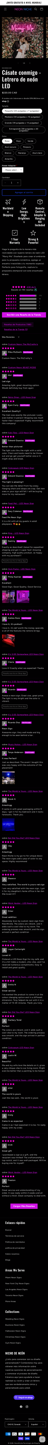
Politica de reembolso (15, 1242)
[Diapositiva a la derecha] (30, 63)
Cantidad (6, 178)
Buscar (8, 1230)
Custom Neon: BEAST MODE (22, 367)
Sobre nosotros (12, 1254)
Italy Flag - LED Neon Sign (21, 432)
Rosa (7, 141)
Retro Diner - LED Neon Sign (22, 397)
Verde (30, 141)
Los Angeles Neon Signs (16, 1289)
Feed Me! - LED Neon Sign (21, 503)
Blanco (8, 153)
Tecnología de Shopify (31, 1443)
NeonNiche (18, 1443)
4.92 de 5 (31, 287)
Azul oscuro (10, 147)
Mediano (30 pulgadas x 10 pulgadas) (22, 117)
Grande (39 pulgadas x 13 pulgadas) (22, 123)
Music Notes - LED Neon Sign (22, 744)
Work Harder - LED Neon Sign (22, 903)
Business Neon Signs (15, 1325)
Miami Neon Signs (13, 1277)
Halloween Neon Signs (15, 1331)
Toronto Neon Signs (14, 1295)
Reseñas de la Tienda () (16, 329)
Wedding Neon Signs (14, 1319)
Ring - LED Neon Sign (18, 533)
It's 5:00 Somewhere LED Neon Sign (26, 654)
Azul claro (37, 153)
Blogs (7, 1260)
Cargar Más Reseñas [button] (24, 1206)
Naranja (22, 153)
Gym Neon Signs (13, 1343)
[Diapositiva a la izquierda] (18, 63)
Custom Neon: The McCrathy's (23, 344)
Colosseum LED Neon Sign (21, 468)
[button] (5, 9)
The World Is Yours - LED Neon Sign (25, 610)
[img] (24, 286)
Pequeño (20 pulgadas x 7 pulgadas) (22, 111)
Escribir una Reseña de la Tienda (24, 315)
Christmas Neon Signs (15, 1337)
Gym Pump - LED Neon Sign (21, 569)
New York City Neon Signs (17, 1283)
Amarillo (9, 159)
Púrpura (27, 147)
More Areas (10, 1301)
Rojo (18, 141)
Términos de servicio (14, 1236)
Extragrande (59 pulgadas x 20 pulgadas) (23, 130)
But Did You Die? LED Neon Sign (24, 838)
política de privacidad (15, 1248)
